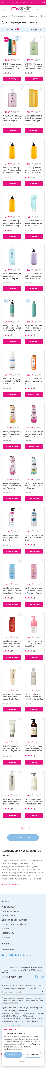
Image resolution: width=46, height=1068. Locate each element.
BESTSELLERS (23, 2)
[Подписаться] (42, 992)
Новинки (6, 928)
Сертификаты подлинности (24, 1026)
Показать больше (23, 837)
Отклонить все (33, 1055)
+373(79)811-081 (13, 976)
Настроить (23, 1061)
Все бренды (6, 1026)
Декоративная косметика (14, 919)
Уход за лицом (9, 906)
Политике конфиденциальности (17, 1047)
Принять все (13, 1055)
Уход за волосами (10, 911)
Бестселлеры (8, 932)
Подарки (6, 937)
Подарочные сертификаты (15, 924)
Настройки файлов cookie (17, 954)
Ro (37, 9)
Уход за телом (9, 915)
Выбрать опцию (34, 394)
